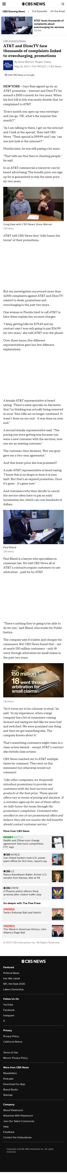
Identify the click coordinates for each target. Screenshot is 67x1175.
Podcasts (8, 1078)
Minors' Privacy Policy (15, 1058)
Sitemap (8, 1095)
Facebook (8, 1010)
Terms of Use (10, 1052)
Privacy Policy (11, 1036)
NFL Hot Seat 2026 (14, 984)
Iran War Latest (11, 978)
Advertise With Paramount (18, 1115)
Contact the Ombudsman (17, 1137)
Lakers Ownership (13, 989)
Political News (11, 973)
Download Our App (14, 1084)
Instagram (8, 1015)
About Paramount (13, 1110)
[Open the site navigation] (12, 3)
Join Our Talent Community (18, 1121)
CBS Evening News (14, 11)
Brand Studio (10, 1089)
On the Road (57, 11)
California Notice (12, 1041)
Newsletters (10, 1073)
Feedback (8, 1132)
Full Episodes (39, 11)
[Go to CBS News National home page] (33, 4)
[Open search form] (62, 3)
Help (6, 1126)
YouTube (8, 1004)
